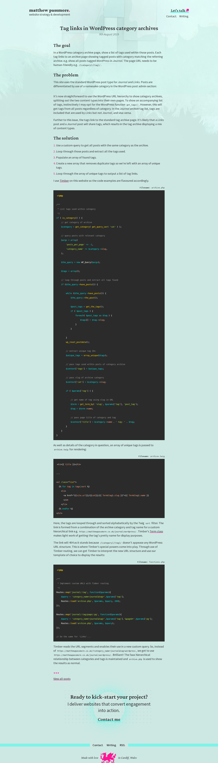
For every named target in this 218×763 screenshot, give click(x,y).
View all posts (61, 679)
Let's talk (178, 10)
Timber (64, 180)
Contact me (109, 719)
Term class (156, 531)
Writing (183, 16)
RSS (122, 745)
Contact (171, 16)
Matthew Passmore (49, 10)
